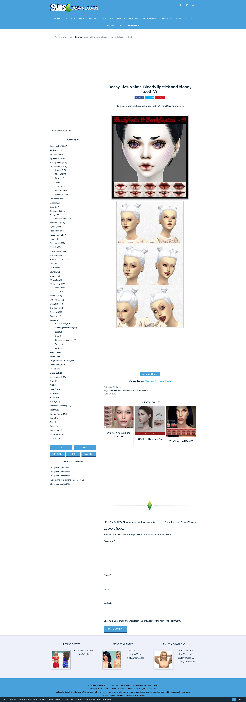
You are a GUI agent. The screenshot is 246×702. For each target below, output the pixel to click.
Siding (57, 182)
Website (108, 603)
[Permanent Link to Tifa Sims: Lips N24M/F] (181, 436)
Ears (57, 331)
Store (52, 401)
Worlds (53, 438)
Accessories (55, 146)
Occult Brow (55, 304)
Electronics (55, 222)
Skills (52, 385)
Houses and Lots (57, 259)
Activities (54, 150)
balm (111, 390)
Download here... (149, 373)
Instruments (55, 267)
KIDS (73, 454)
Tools (52, 418)
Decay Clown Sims (158, 381)
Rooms (53, 368)
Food (52, 239)
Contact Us (65, 467)
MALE (61, 447)
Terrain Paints (56, 414)
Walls (57, 190)
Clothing (54, 211)
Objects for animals (63, 340)
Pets (52, 320)
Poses (52, 356)
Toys (57, 344)
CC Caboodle (138, 695)
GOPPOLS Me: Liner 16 (150, 439)
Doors (58, 170)
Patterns (54, 316)
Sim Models (55, 377)
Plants (52, 352)
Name (107, 575)
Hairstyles (54, 251)
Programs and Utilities (60, 360)
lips (132, 390)
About (240, 699)
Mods (52, 295)
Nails (57, 287)
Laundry (53, 271)
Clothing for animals (64, 327)
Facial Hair (55, 235)
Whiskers (59, 348)
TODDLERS (57, 454)
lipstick (138, 390)
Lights (52, 276)
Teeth (52, 409)
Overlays (54, 312)
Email (107, 588)
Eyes (52, 226)
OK (234, 699)
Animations (55, 154)
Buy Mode (54, 198)
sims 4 (145, 390)
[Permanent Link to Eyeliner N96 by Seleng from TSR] (119, 427)
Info (52, 263)
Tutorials (54, 430)
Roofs (57, 178)
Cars (52, 207)
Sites (52, 381)
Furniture (54, 243)
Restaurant (55, 364)
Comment (109, 541)
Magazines (55, 280)
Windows (59, 194)
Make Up (117, 387)
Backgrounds (56, 162)
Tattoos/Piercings (58, 405)
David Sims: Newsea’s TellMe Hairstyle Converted (134, 654)
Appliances (55, 158)
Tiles (57, 186)
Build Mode (55, 166)
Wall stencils (60, 218)
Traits (52, 426)
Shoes (52, 373)
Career (53, 202)
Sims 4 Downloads (74, 8)
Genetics (54, 247)
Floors (58, 174)
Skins (52, 389)
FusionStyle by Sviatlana (60, 479)
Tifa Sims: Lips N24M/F (181, 441)
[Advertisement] (123, 62)
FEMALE (85, 447)
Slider (52, 393)
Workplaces (55, 434)
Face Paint (54, 230)
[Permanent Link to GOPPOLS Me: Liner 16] (150, 433)
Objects (53, 299)
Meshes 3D (55, 291)
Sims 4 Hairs (122, 695)
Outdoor (54, 308)
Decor (52, 215)
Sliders (53, 397)
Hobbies (54, 255)
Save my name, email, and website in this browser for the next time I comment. (142, 620)
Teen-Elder (89, 454)
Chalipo (53, 467)
